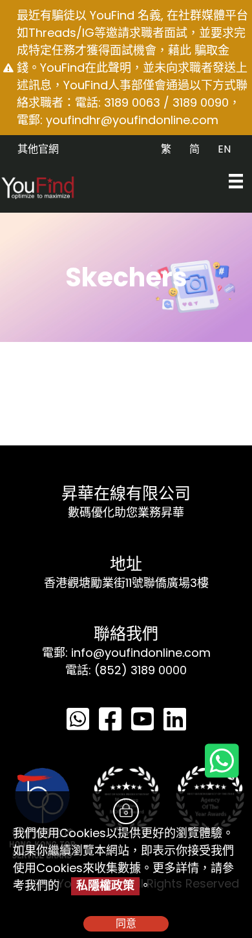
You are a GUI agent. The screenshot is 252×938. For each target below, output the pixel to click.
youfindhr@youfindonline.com (132, 120)
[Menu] (236, 181)
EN (224, 149)
